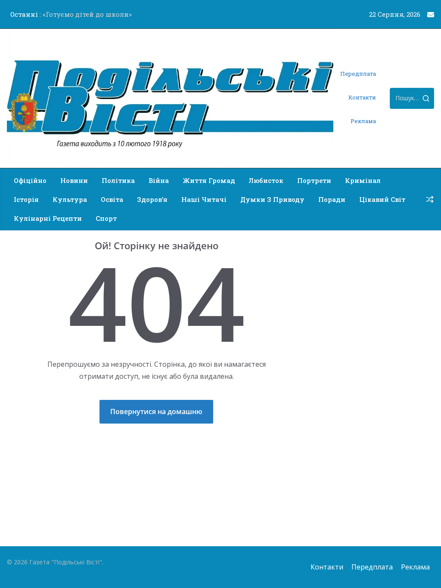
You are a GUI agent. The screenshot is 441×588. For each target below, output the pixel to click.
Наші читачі (204, 199)
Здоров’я (152, 199)
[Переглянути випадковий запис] (429, 199)
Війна (159, 180)
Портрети (314, 180)
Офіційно (30, 180)
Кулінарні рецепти (48, 218)
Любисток (266, 180)
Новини (74, 180)
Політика (118, 180)
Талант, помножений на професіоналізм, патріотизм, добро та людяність (93, 14)
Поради (331, 199)
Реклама (363, 121)
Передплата (358, 73)
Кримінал (363, 180)
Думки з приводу (272, 199)
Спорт (106, 218)
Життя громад (209, 180)
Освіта (112, 199)
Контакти (362, 97)
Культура (70, 199)
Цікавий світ (382, 199)
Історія (26, 199)
